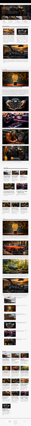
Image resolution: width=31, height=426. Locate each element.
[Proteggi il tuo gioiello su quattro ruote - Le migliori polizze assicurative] (22, 31)
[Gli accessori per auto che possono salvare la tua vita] (9, 186)
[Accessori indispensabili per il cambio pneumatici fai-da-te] (26, 17)
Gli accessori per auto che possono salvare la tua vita (9, 192)
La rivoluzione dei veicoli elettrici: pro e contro (12, 87)
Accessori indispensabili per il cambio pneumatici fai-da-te (12, 145)
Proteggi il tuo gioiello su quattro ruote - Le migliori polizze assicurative (22, 34)
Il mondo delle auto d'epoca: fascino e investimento (13, 253)
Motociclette (15, 423)
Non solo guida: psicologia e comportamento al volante (14, 56)
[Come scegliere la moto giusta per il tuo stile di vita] (6, 204)
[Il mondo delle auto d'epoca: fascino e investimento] (15, 248)
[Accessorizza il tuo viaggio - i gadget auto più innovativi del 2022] (15, 120)
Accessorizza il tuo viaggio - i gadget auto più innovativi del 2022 (13, 128)
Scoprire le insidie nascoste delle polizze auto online (24, 385)
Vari (15, 424)
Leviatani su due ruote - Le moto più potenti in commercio (10, 8)
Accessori (15, 422)
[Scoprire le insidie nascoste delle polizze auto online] (8, 31)
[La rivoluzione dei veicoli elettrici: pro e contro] (15, 79)
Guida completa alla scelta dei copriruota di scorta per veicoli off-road (21, 315)
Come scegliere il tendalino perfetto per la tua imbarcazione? (7, 177)
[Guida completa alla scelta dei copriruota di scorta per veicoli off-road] (5, 17)
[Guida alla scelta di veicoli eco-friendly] (15, 266)
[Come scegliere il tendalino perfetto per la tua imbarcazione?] (19, 17)
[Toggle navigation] (2, 1)
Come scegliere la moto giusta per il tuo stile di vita (6, 209)
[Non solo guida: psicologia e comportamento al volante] (12, 17)
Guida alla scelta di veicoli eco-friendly (10, 271)
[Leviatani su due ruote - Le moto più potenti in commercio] (15, 153)
